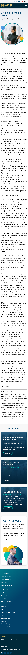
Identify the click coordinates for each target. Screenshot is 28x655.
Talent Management (6, 579)
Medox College (5, 630)
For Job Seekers (5, 590)
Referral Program (6, 601)
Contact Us (4, 615)
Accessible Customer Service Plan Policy (10, 649)
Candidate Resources (7, 599)
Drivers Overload (5, 618)
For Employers (5, 573)
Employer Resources (6, 585)
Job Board (3, 593)
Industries (4, 582)
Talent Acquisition (6, 576)
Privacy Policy (4, 643)
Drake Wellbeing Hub (7, 624)
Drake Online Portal (6, 596)
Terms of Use (4, 646)
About (2, 609)
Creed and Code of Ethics (8, 612)
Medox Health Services (7, 627)
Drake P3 (3, 621)
